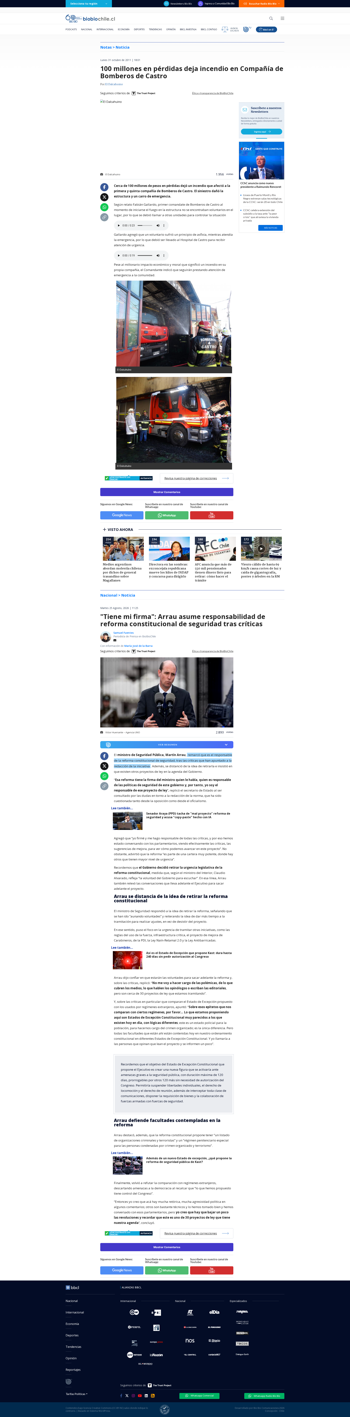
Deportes (139, 29)
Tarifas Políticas (75, 1394)
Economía (124, 29)
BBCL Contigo (209, 29)
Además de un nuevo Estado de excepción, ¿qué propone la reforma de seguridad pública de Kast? (189, 1160)
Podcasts (71, 29)
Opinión (171, 29)
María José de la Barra (138, 646)
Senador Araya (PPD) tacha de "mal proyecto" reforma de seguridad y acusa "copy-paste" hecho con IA (188, 815)
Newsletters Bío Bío (181, 3)
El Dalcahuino (114, 84)
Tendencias (155, 29)
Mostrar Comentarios (166, 492)
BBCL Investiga (188, 29)
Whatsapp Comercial (202, 1395)
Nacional (86, 29)
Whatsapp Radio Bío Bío (266, 1396)
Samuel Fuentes (123, 632)
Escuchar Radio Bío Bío (263, 3)
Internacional (105, 29)
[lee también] (128, 821)
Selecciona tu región (83, 3)
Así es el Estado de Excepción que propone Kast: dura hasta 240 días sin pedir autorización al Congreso (189, 955)
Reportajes (73, 1370)
